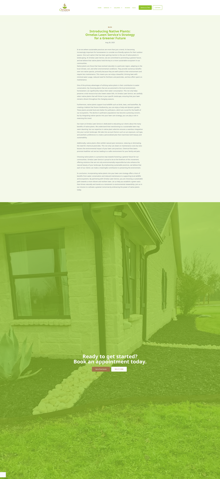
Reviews (127, 8)
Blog (134, 8)
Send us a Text (145, 8)
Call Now (157, 8)
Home (99, 8)
